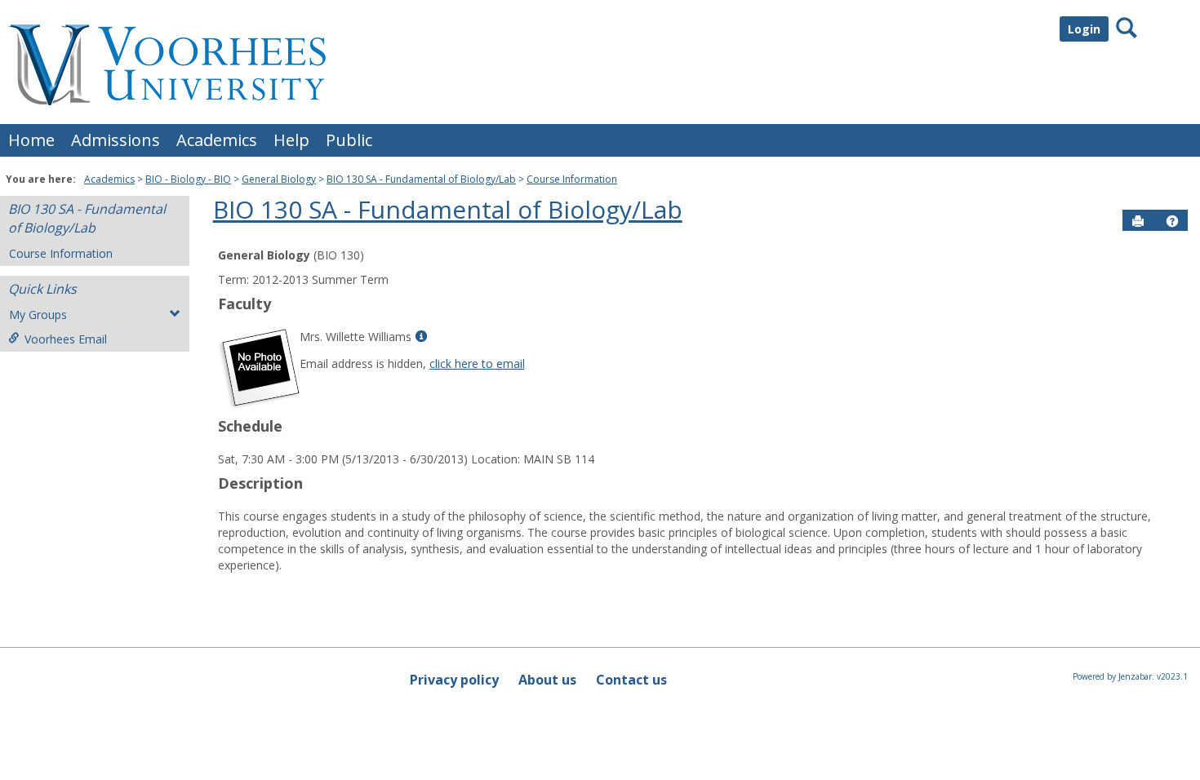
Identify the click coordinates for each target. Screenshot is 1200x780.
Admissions (115, 140)
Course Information (572, 179)
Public (349, 140)
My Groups (38, 314)
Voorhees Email (65, 339)
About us (547, 680)
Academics (216, 140)
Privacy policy (454, 680)
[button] (1172, 221)
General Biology (279, 179)
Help (291, 140)
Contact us (631, 680)
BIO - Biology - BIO (188, 179)
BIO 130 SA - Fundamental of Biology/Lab (421, 179)
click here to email (477, 363)
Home (31, 140)
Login (1084, 29)
